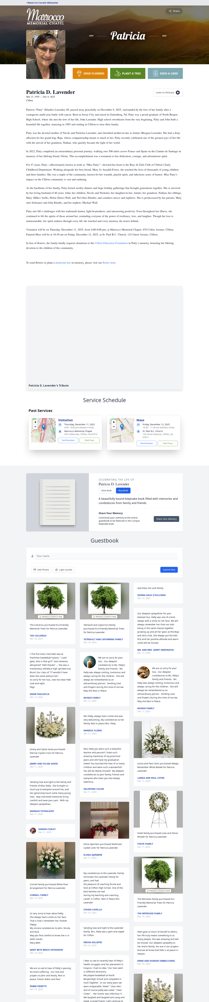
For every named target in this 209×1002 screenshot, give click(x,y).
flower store (109, 262)
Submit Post (169, 569)
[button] (43, 427)
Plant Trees (89, 440)
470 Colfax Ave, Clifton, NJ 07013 (80, 434)
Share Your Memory (166, 518)
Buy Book (123, 490)
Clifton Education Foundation (111, 243)
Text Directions (68, 440)
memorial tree (63, 262)
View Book (106, 490)
